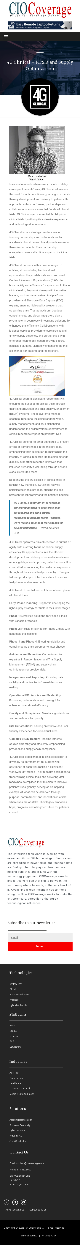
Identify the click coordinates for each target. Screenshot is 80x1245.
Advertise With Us (15, 1209)
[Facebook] (23, 1202)
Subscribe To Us (38, 1209)
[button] (6, 36)
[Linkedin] (15, 1202)
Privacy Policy (49, 1235)
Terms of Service (28, 1235)
